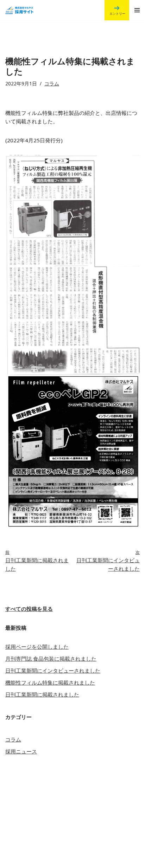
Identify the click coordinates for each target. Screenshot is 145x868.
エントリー (117, 13)
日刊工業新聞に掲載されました (42, 694)
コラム (51, 83)
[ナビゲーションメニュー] (137, 10)
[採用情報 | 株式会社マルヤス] (16, 10)
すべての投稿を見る (29, 608)
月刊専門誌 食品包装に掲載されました (50, 658)
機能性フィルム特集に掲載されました (50, 682)
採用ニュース (21, 751)
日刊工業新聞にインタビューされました (52, 670)
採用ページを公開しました (37, 646)
